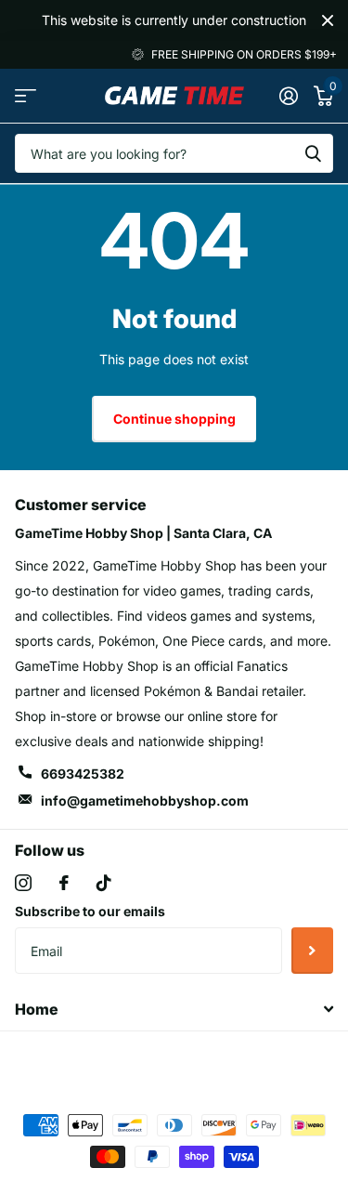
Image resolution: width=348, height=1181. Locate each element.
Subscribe (312, 950)
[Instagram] (23, 882)
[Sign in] (288, 95)
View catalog (25, 96)
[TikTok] (104, 882)
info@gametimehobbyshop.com (145, 800)
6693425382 (82, 773)
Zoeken (312, 153)
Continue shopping (174, 418)
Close (327, 20)
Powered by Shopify (252, 1061)
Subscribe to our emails (90, 911)
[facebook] (64, 882)
